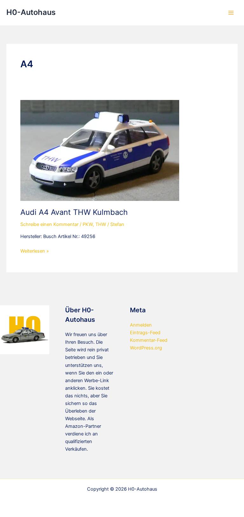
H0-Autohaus (31, 12)
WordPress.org (146, 348)
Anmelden (141, 325)
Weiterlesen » (34, 251)
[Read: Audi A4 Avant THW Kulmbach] (99, 150)
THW (100, 224)
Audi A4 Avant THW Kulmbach (74, 212)
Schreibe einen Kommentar (49, 224)
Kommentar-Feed (148, 340)
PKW (88, 224)
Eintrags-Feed (145, 332)
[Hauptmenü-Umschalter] (231, 12)
